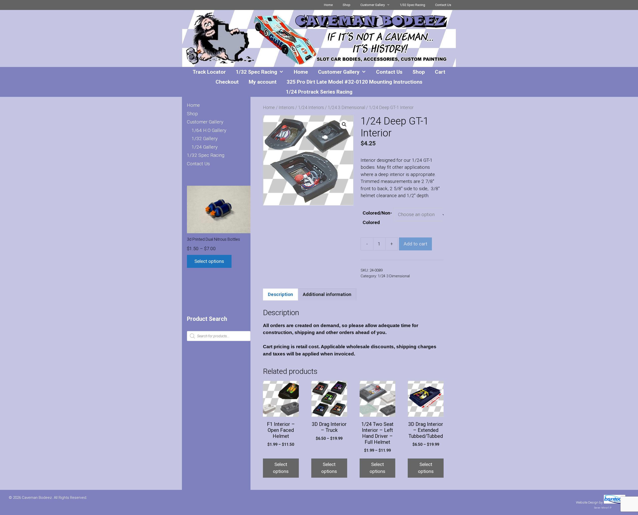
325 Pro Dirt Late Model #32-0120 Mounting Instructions (354, 82)
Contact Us (443, 5)
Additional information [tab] (327, 294)
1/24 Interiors (311, 107)
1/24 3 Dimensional (346, 107)
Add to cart (415, 244)
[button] (344, 124)
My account (263, 82)
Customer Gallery (372, 5)
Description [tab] (280, 294)
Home (328, 5)
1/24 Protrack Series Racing (319, 92)
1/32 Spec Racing (412, 5)
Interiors (286, 107)
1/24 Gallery (205, 147)
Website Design (587, 502)
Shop (346, 5)
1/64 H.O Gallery (209, 130)
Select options (281, 467)
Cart (440, 72)
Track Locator (209, 72)
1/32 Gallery (205, 138)
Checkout (227, 82)
